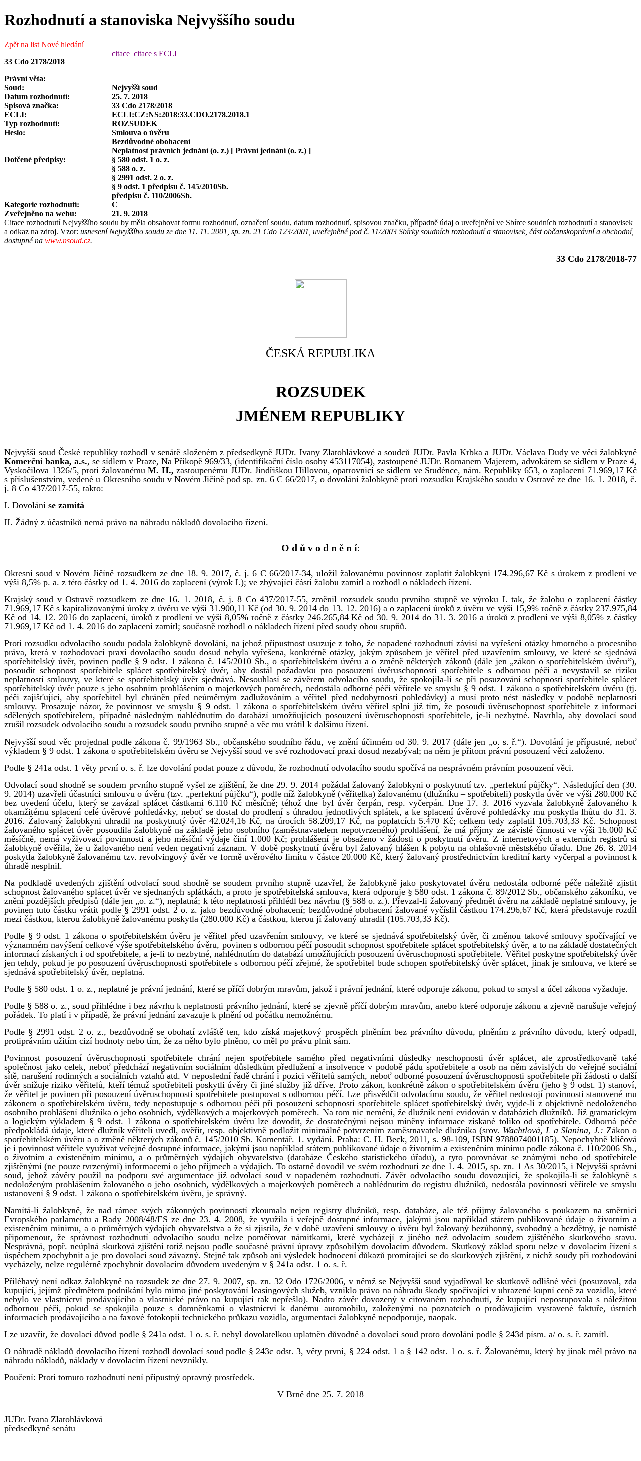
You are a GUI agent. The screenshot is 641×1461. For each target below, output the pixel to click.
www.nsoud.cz (67, 240)
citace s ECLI (155, 53)
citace (121, 53)
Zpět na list (21, 44)
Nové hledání (62, 44)
